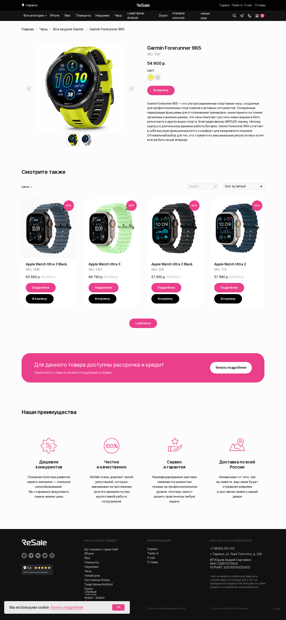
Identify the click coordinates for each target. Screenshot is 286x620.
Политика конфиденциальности (166, 608)
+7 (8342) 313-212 (222, 548)
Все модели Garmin (68, 29)
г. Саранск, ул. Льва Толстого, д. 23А (236, 554)
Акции (276, 608)
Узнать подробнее (66, 607)
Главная (28, 29)
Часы (44, 29)
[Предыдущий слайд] (29, 89)
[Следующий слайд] (131, 89)
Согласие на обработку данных (229, 608)
